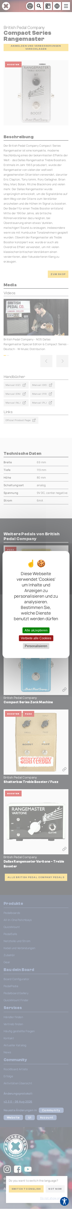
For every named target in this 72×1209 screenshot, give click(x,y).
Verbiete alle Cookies (36, 638)
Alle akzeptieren (36, 630)
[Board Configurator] (48, 6)
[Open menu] (66, 6)
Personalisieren (36, 646)
